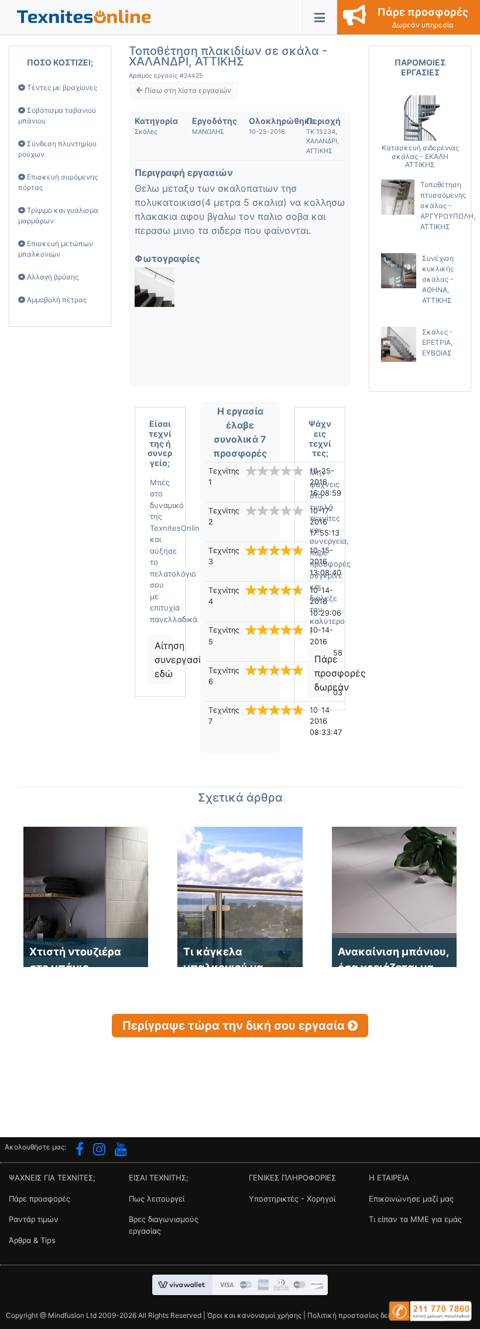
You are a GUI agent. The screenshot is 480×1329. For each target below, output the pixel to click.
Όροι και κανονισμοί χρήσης (254, 1315)
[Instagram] (99, 1151)
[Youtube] (121, 1151)
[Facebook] (80, 1151)
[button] (84, 16)
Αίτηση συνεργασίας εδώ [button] (164, 659)
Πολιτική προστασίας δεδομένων (362, 1315)
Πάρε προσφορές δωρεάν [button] (323, 673)
